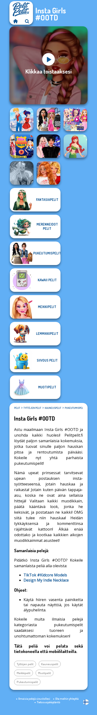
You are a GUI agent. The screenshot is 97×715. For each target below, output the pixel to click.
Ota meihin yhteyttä (67, 698)
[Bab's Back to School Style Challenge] (48, 119)
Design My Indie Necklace (46, 580)
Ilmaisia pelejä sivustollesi (34, 698)
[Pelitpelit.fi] (15, 21)
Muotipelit (44, 673)
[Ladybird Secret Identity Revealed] (21, 119)
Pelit (17, 408)
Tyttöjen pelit (32, 408)
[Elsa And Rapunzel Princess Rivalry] (75, 119)
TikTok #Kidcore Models (45, 575)
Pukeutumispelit (75, 408)
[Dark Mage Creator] (21, 173)
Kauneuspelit (53, 408)
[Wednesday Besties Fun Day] (48, 146)
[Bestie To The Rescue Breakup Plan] (48, 173)
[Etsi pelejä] (27, 21)
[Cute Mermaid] (75, 146)
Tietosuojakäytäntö (48, 702)
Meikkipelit (23, 673)
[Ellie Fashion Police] (21, 146)
